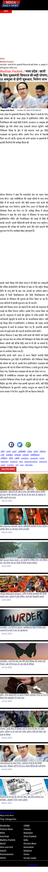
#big (21, 461)
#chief (41, 458)
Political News (6, 829)
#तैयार (11, 458)
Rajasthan (28, 833)
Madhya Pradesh (7, 61)
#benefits (29, 465)
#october (10, 465)
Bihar (2, 833)
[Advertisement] (24, 43)
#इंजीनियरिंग (22, 451)
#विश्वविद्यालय (34, 455)
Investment (29, 847)
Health (3, 850)
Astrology (4, 836)
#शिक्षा (29, 451)
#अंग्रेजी (17, 458)
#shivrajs (14, 461)
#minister (4, 461)
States (26, 854)
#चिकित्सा (4, 458)
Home (2, 58)
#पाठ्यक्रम (9, 455)
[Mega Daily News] (10, 8)
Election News (30, 843)
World (2, 843)
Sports (3, 858)
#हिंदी (3, 451)
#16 (17, 465)
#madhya (24, 458)
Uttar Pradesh (30, 836)
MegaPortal (33, 864)
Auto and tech (6, 847)
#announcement (31, 461)
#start (3, 465)
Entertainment (7, 854)
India (26, 840)
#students (43, 461)
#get (22, 465)
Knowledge (5, 825)
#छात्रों (14, 451)
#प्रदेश (35, 451)
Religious (28, 850)
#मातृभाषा (17, 455)
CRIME (27, 825)
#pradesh (34, 458)
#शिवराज (43, 451)
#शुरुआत (25, 455)
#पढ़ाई (8, 451)
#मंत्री (2, 455)
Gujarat (27, 829)
